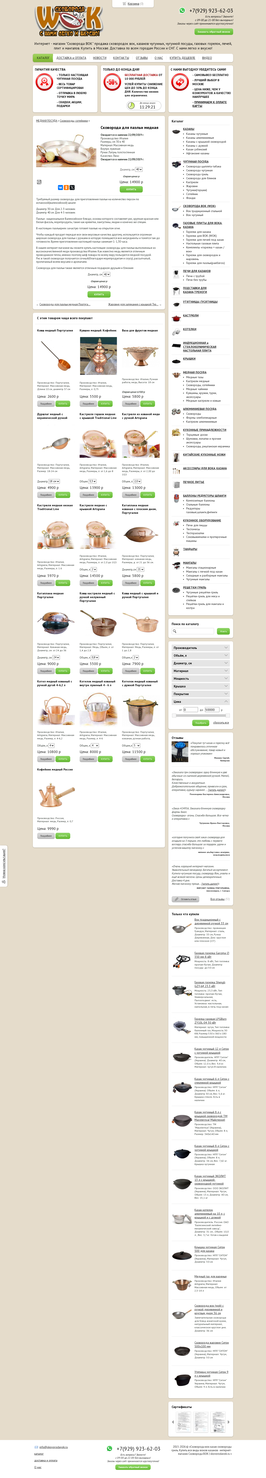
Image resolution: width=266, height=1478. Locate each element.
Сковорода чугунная (199, 170)
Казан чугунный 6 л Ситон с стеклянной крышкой (212, 1080)
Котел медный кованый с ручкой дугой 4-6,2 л (54, 683)
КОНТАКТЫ (121, 58)
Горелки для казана (198, 232)
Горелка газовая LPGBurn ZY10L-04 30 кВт (211, 1020)
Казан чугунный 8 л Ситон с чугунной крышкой (212, 1148)
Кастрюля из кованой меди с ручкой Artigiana (141, 416)
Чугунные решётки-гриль (202, 592)
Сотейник (192, 194)
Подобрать (200, 722)
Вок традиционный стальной (204, 211)
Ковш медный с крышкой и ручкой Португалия (140, 595)
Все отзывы (218, 899)
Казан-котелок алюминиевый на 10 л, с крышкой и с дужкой (210, 1213)
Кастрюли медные (197, 381)
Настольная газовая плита (202, 243)
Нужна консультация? (4, 863)
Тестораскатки (195, 533)
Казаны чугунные (197, 134)
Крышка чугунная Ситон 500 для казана (210, 1249)
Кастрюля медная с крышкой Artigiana (93, 507)
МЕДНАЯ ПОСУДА (46, 121)
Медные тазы (194, 377)
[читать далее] (216, 790)
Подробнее (46, 403)
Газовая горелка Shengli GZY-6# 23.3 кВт (210, 984)
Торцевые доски (197, 435)
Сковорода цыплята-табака (203, 166)
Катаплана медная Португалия (50, 595)
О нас (37, 1467)
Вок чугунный (194, 215)
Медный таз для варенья (211, 1276)
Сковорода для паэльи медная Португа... (64, 304)
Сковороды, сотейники (200, 385)
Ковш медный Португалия (55, 330)
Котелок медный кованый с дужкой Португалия (140, 683)
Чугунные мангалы (198, 579)
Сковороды (193, 414)
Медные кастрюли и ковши (203, 400)
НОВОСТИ (99, 58)
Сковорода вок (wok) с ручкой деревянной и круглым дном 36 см (209, 1309)
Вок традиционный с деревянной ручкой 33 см (211, 921)
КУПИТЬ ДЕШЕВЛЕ (182, 58)
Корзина (133, 4)
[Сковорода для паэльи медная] (66, 155)
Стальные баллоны (198, 504)
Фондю (191, 198)
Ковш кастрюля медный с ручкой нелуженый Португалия (97, 597)
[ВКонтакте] (60, 187)
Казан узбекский (196, 149)
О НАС (159, 58)
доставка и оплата (45, 1460)
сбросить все (221, 722)
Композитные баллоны (200, 500)
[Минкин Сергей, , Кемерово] (180, 761)
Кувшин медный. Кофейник (98, 330)
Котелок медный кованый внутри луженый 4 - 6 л (97, 683)
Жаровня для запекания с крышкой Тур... (133, 304)
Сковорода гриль (197, 174)
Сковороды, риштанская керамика (208, 446)
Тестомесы (193, 529)
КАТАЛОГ (43, 58)
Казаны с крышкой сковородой (206, 142)
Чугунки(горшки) (196, 190)
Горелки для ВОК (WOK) (201, 236)
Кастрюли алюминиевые (201, 421)
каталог (39, 1454)
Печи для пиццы (196, 525)
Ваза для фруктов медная (140, 330)
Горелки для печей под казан (205, 240)
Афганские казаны (197, 153)
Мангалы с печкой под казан (204, 571)
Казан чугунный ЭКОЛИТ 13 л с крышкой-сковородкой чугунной (210, 1179)
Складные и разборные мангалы (207, 575)
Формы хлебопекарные (201, 417)
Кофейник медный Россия (55, 769)
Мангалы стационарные (201, 567)
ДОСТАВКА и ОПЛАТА (71, 58)
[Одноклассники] (66, 187)
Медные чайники (197, 389)
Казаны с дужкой (197, 145)
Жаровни (192, 186)
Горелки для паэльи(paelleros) (205, 263)
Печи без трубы (196, 280)
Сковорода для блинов (201, 178)
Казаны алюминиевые (200, 138)
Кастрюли (192, 182)
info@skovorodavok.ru (53, 1447)
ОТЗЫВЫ (142, 58)
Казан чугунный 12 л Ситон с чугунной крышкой (212, 1050)
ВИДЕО (207, 58)
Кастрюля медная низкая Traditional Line (55, 507)
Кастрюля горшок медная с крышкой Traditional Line (98, 416)
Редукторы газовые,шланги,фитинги (201, 510)
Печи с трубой (195, 276)
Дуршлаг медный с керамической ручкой (52, 416)
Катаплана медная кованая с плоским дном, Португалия (139, 509)
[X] (72, 187)
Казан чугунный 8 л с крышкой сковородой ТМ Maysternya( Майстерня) (211, 1115)
